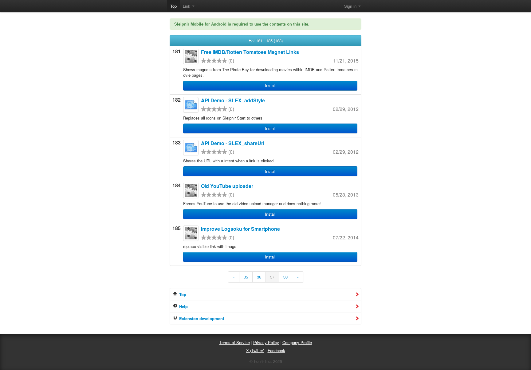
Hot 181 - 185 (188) (266, 40)
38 (285, 277)
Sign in (351, 6)
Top (173, 6)
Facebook (276, 350)
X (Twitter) (255, 350)
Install (270, 85)
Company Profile (297, 342)
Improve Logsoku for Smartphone (240, 228)
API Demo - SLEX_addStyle (233, 100)
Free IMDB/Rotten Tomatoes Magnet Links (250, 51)
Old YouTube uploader (227, 185)
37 (272, 277)
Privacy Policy (266, 342)
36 (259, 277)
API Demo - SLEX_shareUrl (232, 143)
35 (246, 277)
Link (187, 6)
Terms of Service (234, 342)
